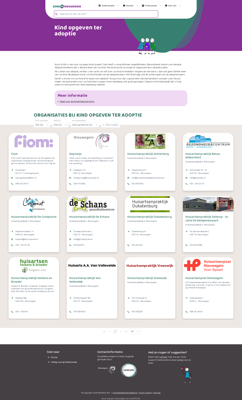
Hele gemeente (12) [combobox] (82, 125)
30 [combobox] (132, 331)
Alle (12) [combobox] (39, 125)
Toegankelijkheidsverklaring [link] (125, 393)
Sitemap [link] (157, 393)
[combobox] (106, 14)
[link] (64, 6)
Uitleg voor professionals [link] (63, 362)
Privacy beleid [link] (145, 393)
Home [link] (53, 357)
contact (163, 357)
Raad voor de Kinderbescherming (77, 101)
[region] (34, 178)
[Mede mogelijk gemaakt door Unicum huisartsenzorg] (129, 370)
